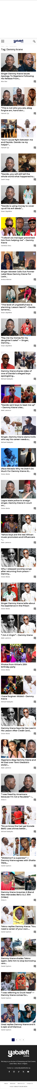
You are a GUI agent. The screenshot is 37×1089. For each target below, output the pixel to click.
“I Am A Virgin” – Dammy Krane (17, 635)
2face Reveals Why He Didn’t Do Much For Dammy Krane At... (17, 470)
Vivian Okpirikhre (6, 211)
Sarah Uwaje (5, 179)
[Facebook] (9, 1072)
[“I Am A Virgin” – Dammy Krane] (18, 624)
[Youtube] (28, 1072)
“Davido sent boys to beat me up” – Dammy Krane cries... (18, 406)
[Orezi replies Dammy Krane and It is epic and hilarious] (18, 1013)
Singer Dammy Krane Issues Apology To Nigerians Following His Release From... (17, 76)
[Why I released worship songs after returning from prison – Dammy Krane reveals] (18, 557)
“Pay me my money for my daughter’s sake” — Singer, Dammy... (15, 340)
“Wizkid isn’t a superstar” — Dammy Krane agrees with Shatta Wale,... (18, 860)
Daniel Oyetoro (6, 866)
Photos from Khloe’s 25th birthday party (14, 665)
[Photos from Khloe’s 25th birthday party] (18, 653)
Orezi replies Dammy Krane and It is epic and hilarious (18, 1025)
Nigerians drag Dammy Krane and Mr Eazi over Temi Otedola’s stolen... (18, 762)
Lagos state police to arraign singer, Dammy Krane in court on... (16, 503)
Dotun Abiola (5, 474)
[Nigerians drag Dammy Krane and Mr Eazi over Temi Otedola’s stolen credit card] (18, 748)
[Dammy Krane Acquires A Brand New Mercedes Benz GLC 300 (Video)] (18, 881)
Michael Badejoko (7, 379)
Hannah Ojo (5, 113)
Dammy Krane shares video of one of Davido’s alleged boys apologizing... (16, 373)
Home (2, 46)
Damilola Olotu (6, 246)
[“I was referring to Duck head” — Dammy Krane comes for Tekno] (18, 981)
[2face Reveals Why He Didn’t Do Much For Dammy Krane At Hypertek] (18, 457)
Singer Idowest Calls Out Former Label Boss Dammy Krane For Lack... (17, 274)
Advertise (12, 1083)
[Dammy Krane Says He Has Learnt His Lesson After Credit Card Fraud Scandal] (18, 717)
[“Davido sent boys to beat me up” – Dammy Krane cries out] (18, 394)
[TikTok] (18, 1072)
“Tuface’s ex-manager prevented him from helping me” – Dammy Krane (18, 240)
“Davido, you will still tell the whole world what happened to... (18, 175)
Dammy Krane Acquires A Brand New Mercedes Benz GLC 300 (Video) (17, 894)
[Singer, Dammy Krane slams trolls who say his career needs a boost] (18, 425)
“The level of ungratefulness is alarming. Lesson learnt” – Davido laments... (18, 307)
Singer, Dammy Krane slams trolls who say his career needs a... (18, 438)
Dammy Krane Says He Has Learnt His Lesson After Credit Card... (18, 729)
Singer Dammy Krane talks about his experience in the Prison (18, 604)
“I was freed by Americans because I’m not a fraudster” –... (17, 795)
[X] (23, 1072)
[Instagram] (14, 1072)
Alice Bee (4, 81)
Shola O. (4, 800)
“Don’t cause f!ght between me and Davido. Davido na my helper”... (17, 142)
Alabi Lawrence (6, 410)
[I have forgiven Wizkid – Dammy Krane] (18, 685)
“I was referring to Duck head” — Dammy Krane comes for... (17, 993)
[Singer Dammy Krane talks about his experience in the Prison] (18, 592)
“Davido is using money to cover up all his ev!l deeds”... (17, 207)
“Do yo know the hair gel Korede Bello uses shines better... (17, 827)
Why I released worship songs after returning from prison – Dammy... (16, 571)
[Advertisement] (18, 19)
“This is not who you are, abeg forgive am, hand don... (16, 109)
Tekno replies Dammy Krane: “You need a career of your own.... (18, 927)
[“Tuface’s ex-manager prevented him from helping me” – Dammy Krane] (18, 226)
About (6, 1083)
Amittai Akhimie (6, 279)
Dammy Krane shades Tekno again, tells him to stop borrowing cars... (18, 960)
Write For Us (21, 1083)
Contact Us (30, 1083)
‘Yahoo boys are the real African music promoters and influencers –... (18, 537)
